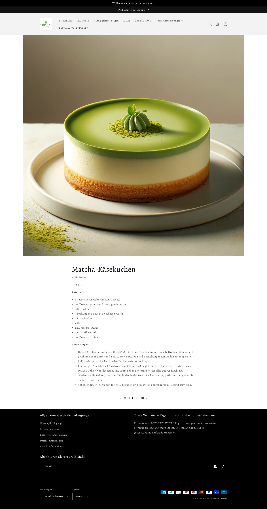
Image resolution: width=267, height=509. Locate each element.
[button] (144, 20)
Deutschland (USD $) (54, 496)
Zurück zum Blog (135, 398)
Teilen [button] (79, 285)
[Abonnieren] (97, 466)
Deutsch (80, 496)
